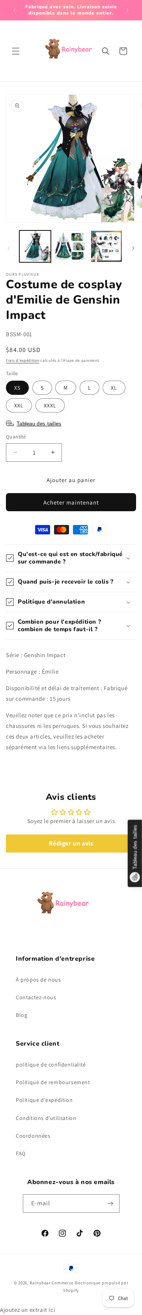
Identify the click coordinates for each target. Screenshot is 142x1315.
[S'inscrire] (110, 1203)
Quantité (16, 436)
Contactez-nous (36, 997)
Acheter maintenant (71, 502)
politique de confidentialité (51, 1064)
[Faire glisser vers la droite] (133, 248)
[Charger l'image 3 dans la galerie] (106, 246)
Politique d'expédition (44, 1099)
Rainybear (40, 1283)
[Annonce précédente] (14, 10)
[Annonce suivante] (127, 10)
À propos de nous (38, 979)
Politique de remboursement (53, 1082)
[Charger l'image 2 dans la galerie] (70, 246)
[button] (15, 51)
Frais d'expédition (22, 360)
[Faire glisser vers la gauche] (8, 248)
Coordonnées (33, 1135)
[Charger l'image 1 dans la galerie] (35, 246)
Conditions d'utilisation (46, 1118)
